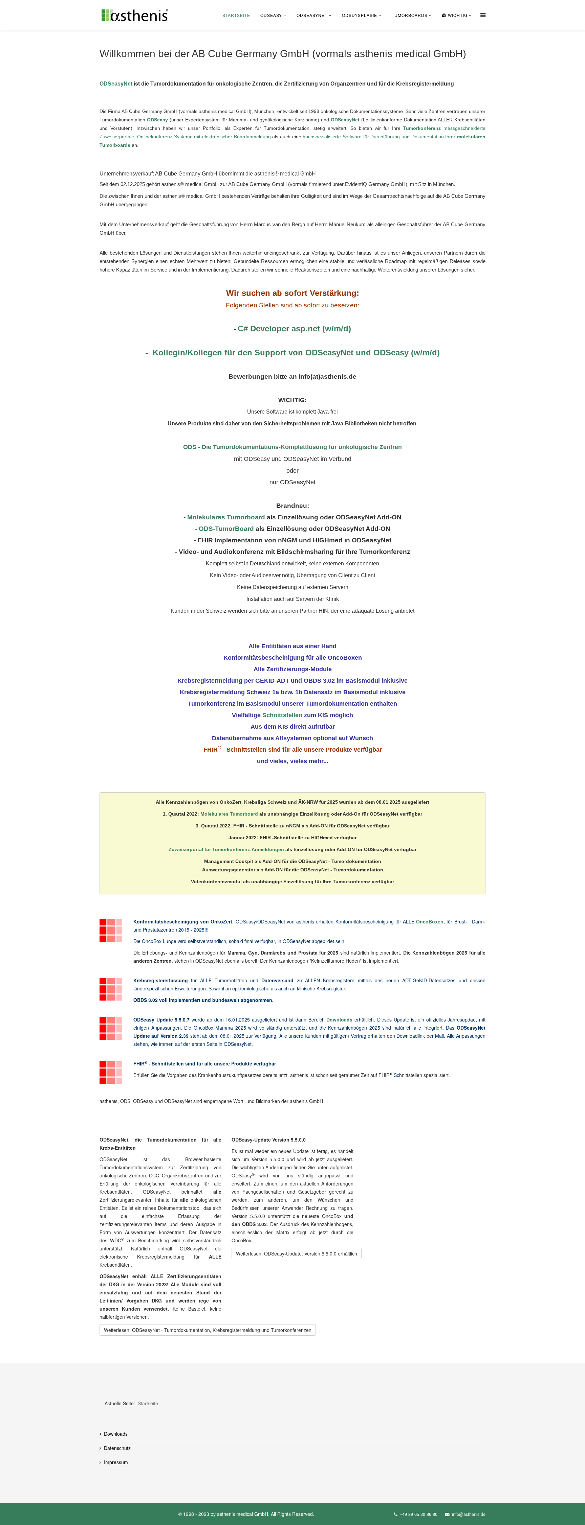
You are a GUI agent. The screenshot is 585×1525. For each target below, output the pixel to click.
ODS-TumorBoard (226, 528)
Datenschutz (117, 1448)
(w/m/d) (425, 352)
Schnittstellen (282, 715)
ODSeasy (271, 15)
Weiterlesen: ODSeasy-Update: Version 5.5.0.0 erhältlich (296, 1253)
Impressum (116, 1462)
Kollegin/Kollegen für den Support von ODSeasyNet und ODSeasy (282, 352)
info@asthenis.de (468, 1514)
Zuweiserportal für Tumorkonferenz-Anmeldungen (226, 849)
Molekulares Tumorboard (226, 517)
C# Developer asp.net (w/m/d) (294, 328)
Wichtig (457, 15)
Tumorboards (410, 15)
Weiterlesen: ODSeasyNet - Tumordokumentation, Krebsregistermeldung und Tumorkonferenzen (207, 1330)
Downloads (339, 1019)
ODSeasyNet (312, 15)
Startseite (236, 15)
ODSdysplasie (359, 15)
